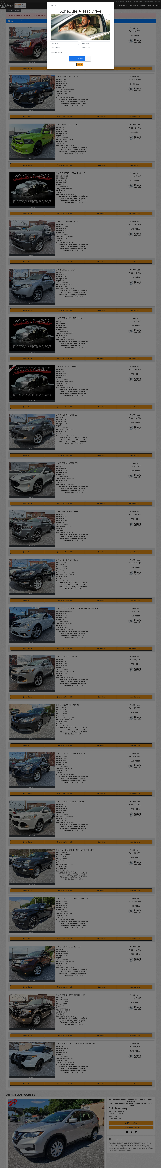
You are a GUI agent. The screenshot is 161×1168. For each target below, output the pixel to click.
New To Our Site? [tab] (55, 5)
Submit (80, 64)
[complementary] (156, 1163)
